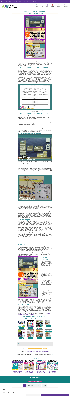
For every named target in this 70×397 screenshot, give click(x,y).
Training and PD (27, 1)
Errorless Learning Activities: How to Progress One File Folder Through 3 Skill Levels (17, 372)
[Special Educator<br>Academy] (65, 5)
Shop (4, 1)
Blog (7, 1)
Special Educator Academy (17, 1)
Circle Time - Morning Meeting (32, 351)
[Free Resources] (53, 5)
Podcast (10, 1)
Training (58, 6)
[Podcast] (47, 5)
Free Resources (33, 1)
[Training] (58, 5)
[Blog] (42, 5)
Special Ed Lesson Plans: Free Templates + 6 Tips (41, 372)
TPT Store (21, 328)
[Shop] (37, 5)
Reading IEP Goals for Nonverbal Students (52, 372)
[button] (68, 1)
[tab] (24, 385)
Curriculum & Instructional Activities (43, 351)
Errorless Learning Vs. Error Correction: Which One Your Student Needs (29, 372)
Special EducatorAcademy (65, 6)
